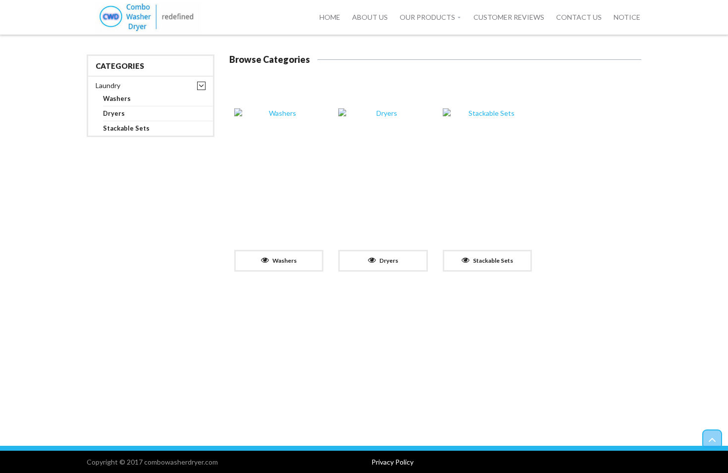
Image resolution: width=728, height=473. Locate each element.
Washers (117, 98)
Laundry (108, 85)
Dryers (114, 113)
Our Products (427, 17)
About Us (370, 17)
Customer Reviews (508, 17)
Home (329, 17)
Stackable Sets (126, 128)
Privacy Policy (392, 462)
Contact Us (579, 17)
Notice (627, 17)
